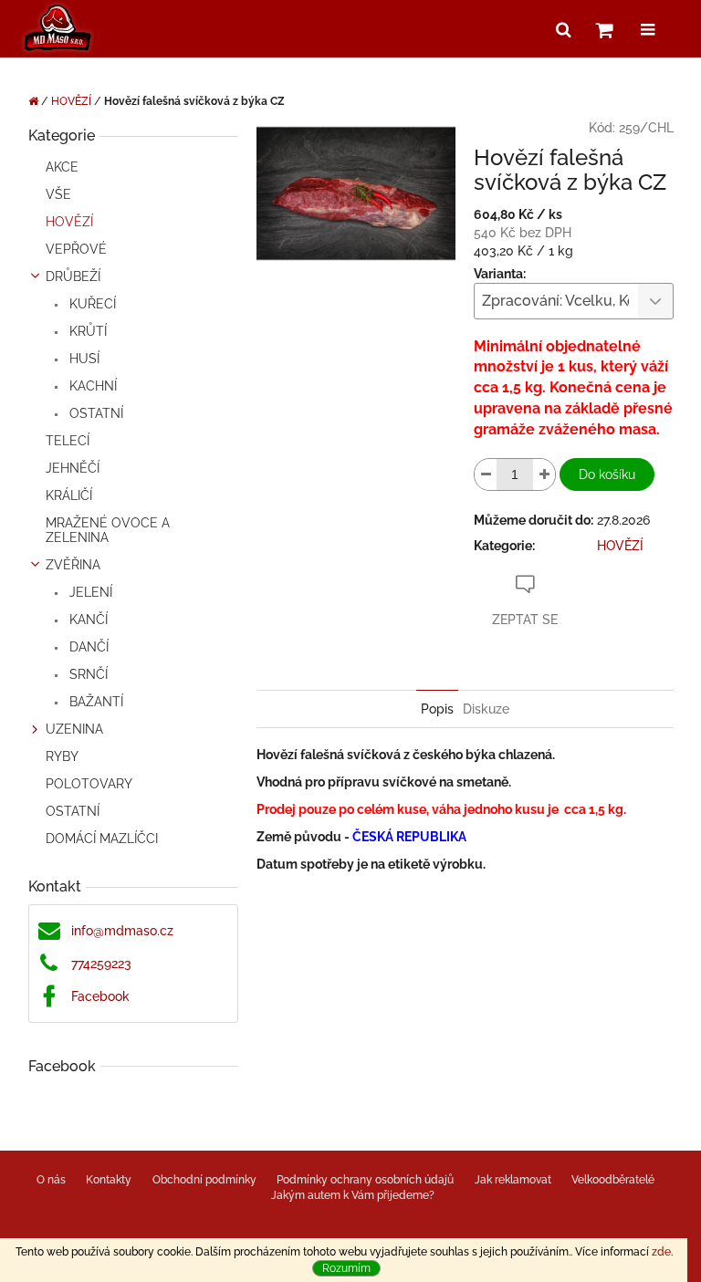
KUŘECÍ (91, 304)
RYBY (62, 756)
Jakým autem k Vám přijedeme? (352, 1195)
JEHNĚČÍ (72, 468)
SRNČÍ (87, 674)
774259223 (101, 963)
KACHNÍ (91, 386)
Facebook (100, 996)
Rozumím (346, 1268)
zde (661, 1252)
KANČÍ (87, 619)
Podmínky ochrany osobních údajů (365, 1179)
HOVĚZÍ (69, 221)
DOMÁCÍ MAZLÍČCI (102, 838)
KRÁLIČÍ (69, 495)
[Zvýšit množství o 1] (544, 474)
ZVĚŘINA (73, 565)
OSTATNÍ (94, 413)
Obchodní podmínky (204, 1179)
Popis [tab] (437, 709)
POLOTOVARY (89, 783)
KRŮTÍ (86, 331)
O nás (51, 1179)
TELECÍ (67, 440)
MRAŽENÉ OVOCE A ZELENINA (108, 530)
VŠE (58, 194)
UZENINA (74, 729)
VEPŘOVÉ (76, 249)
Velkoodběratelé (612, 1179)
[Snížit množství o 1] (486, 474)
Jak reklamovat (513, 1179)
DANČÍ (87, 647)
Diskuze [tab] (486, 709)
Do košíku (607, 474)
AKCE (62, 167)
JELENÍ (89, 592)
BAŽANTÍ (94, 701)
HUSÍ (82, 358)
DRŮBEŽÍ (73, 276)
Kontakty (108, 1179)
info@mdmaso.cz (122, 930)
